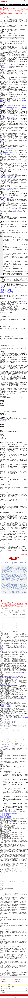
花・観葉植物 (5, 574)
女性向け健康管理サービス (15, 584)
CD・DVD (21, 572)
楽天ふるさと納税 (8, 578)
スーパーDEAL (21, 562)
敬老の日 (2, 580)
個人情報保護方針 (14, 595)
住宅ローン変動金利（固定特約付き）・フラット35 (14, 589)
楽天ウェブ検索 (8, 576)
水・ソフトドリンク (16, 570)
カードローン (17, 587)
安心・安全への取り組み (6, 988)
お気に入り (18, 979)
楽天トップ (3, 562)
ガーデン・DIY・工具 (12, 574)
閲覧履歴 (4, 981)
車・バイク (20, 569)
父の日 (22, 579)
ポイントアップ (12, 577)
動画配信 (17, 591)
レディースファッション (22, 566)
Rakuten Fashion (15, 586)
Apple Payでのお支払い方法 (6, 148)
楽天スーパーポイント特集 (8, 585)
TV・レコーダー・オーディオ (12, 572)
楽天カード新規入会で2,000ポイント (8, 986)
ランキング (20, 580)
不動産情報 (4, 590)
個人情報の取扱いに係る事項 (20, 107)
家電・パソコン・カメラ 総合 (12, 566)
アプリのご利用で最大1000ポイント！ (8, 984)
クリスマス (13, 580)
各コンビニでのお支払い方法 (7, 198)
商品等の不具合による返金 (6, 291)
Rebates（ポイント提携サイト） (19, 585)
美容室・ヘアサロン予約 (6, 584)
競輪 (23, 586)
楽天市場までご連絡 (6, 67)
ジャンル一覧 (11, 562)
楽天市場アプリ (16, 562)
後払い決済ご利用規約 (5, 107)
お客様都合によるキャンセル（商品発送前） (11, 287)
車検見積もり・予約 (11, 583)
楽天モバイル (14, 590)
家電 (18, 572)
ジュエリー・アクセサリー (16, 567)
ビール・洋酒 (22, 570)
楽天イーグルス (15, 592)
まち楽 (3, 578)
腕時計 (23, 567)
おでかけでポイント (9, 586)
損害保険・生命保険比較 (22, 589)
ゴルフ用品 (10, 575)
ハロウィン (6, 580)
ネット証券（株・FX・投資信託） (9, 587)
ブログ (7, 590)
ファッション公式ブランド (5, 577)
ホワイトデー (15, 579)
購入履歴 (24, 301)
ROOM (10, 590)
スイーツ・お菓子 (9, 570)
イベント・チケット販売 (19, 583)
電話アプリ (14, 591)
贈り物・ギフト (23, 576)
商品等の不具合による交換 (6, 292)
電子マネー (2, 588)
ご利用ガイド (3, 992)
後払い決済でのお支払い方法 (7, 117)
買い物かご (4, 979)
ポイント (20, 575)
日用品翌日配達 (13, 578)
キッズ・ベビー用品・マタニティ (11, 568)
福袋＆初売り (5, 579)
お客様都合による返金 (5, 289)
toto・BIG (23, 591)
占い (20, 591)
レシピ (6, 583)
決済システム (7, 588)
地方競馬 (20, 586)
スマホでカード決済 (13, 588)
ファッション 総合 (4, 566)
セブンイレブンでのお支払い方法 (8, 177)
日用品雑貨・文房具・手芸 (13, 573)
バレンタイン (10, 579)
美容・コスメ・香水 (14, 569)
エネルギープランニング (21, 588)
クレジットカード (23, 587)
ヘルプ (2, 990)
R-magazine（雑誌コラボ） (16, 576)
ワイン (5, 571)
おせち (17, 580)
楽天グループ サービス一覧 (22, 592)
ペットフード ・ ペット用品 (21, 574)
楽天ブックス (16, 575)
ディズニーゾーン (19, 577)
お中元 (25, 579)
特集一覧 (6, 562)
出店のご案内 (15, 563)
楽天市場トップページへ (6, 994)
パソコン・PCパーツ (10, 571)
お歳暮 (10, 580)
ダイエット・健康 (20, 568)
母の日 (19, 579)
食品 (5, 570)
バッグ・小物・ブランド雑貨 (7, 567)
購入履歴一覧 (3, 420)
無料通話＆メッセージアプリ (7, 591)
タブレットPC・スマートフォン (19, 571)
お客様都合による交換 (5, 290)
